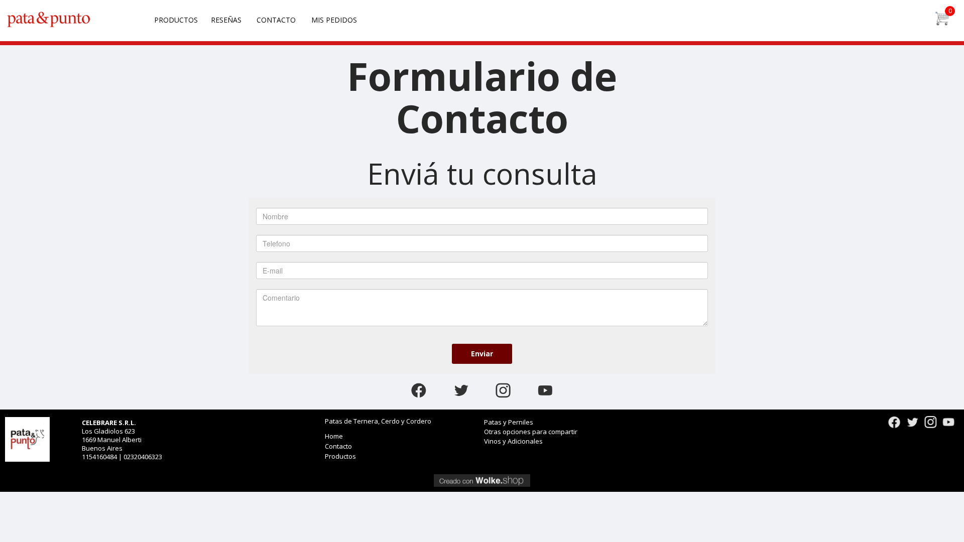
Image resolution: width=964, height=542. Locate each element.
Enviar (482, 353)
